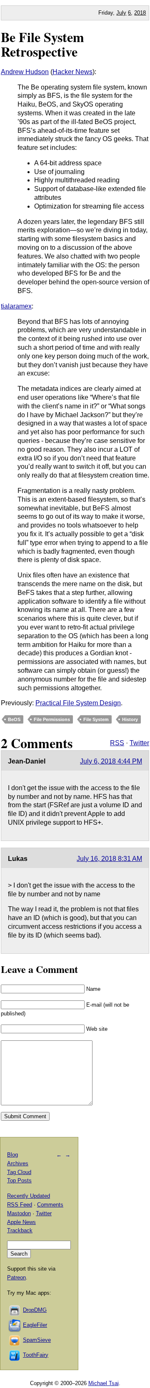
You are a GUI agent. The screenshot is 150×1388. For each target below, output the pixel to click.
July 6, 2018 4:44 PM (111, 761)
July (121, 13)
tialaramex (16, 306)
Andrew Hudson (25, 71)
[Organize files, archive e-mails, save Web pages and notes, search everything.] (15, 1325)
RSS (117, 742)
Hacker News (72, 71)
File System (96, 719)
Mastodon (19, 1213)
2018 (140, 13)
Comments (50, 1204)
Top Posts (19, 1180)
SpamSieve (37, 1340)
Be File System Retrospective (42, 44)
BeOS (14, 719)
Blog (12, 1155)
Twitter (139, 742)
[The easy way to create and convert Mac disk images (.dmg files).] (15, 1310)
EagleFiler (35, 1325)
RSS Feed (19, 1204)
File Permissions (52, 719)
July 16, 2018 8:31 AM (109, 858)
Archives (17, 1163)
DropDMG (35, 1310)
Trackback (19, 1230)
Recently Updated (28, 1196)
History (130, 719)
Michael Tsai (103, 1383)
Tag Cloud (19, 1172)
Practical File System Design (78, 702)
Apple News (21, 1222)
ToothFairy (35, 1355)
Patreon (16, 1277)
